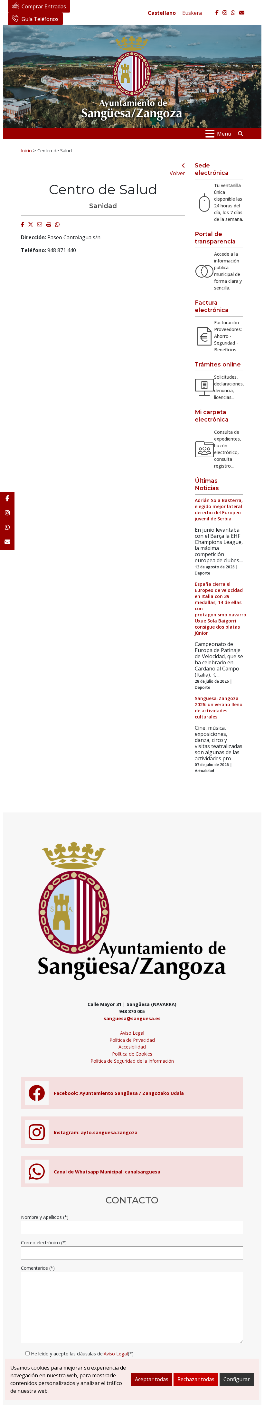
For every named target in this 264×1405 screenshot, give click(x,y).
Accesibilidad (132, 1047)
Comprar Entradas (44, 6)
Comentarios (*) (38, 1268)
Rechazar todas (195, 1379)
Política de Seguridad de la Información (132, 1061)
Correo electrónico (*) (44, 1242)
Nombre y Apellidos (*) (45, 1217)
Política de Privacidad (132, 1040)
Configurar (236, 1379)
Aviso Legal (132, 1033)
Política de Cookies (132, 1054)
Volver (177, 173)
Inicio (26, 150)
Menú (224, 133)
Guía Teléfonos (40, 19)
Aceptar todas (151, 1379)
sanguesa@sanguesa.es (132, 1018)
